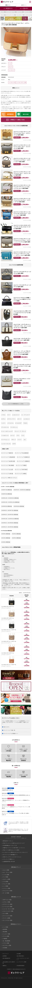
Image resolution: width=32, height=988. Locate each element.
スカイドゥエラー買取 (8, 911)
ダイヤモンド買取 (7, 945)
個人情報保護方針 (6, 958)
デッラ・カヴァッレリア (7, 431)
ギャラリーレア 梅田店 (21, 465)
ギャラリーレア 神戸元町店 (21, 469)
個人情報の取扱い (20, 956)
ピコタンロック (15, 414)
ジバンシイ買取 (6, 888)
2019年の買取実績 (5, 542)
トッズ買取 (5, 886)
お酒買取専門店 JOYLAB (9, 861)
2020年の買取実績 (16, 538)
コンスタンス (11, 70)
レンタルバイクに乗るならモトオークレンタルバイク (15, 852)
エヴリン (3, 419)
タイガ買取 (5, 913)
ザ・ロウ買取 (6, 893)
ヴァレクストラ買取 (7, 890)
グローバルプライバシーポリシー (23, 959)
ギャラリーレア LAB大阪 (7, 473)
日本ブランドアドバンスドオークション (12, 856)
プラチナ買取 (6, 943)
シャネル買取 (6, 874)
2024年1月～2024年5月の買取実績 (9, 527)
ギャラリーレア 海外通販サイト (10, 854)
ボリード (19, 419)
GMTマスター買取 (7, 899)
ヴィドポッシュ (14, 427)
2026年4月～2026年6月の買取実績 (22, 489)
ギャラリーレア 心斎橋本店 (23, 461)
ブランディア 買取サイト (9, 859)
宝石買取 (5, 947)
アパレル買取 (6, 936)
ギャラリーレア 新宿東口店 (23, 457)
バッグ (10, 63)
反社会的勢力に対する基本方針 (9, 962)
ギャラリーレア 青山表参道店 (22, 453)
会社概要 (19, 953)
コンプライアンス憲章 (21, 961)
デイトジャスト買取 (7, 915)
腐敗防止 (5, 965)
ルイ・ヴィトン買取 (7, 872)
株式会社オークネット (8, 840)
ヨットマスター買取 (7, 920)
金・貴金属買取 (6, 940)
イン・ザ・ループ (25, 414)
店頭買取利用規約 (20, 965)
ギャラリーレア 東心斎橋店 (7, 465)
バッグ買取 (5, 927)
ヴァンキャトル (5, 427)
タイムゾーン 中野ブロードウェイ (9, 477)
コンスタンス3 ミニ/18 (21, 82)
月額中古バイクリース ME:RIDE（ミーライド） (14, 847)
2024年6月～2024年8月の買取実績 (9, 522)
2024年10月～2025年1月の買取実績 (10, 518)
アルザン (25, 423)
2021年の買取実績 (5, 538)
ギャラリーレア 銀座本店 (7, 453)
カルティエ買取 (6, 879)
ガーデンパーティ (11, 419)
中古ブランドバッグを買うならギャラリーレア (14, 843)
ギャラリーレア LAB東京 (21, 473)
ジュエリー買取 (6, 934)
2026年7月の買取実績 (6, 489)
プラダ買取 (5, 881)
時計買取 (5, 931)
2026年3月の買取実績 (6, 493)
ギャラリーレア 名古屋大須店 (8, 461)
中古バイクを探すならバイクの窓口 (11, 850)
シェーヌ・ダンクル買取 (8, 908)
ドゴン (22, 435)
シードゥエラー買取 (7, 906)
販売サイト (24, 5)
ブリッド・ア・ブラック (20, 431)
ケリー (8, 414)
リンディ (3, 423)
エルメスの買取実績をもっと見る (15, 403)
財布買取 (5, 929)
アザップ (13, 439)
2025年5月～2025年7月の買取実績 (9, 510)
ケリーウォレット (5, 439)
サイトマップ (5, 953)
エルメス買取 (6, 870)
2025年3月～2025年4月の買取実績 (9, 514)
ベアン (18, 435)
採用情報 (5, 956)
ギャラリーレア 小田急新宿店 (8, 457)
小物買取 (5, 938)
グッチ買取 (5, 877)
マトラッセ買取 (6, 918)
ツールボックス (5, 435)
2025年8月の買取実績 (19, 506)
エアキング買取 (6, 902)
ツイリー (19, 439)
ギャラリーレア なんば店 (7, 469)
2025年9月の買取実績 (6, 506)
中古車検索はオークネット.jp (10, 845)
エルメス (10, 66)
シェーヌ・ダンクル (6, 443)
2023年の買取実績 (5, 533)
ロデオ (14, 443)
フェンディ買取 (6, 883)
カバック (12, 435)
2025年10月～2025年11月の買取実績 (10, 502)
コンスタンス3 (12, 82)
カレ (25, 439)
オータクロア (18, 423)
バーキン (3, 414)
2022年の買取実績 (16, 533)
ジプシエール (10, 423)
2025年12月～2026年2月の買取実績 (10, 498)
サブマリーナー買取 (7, 904)
